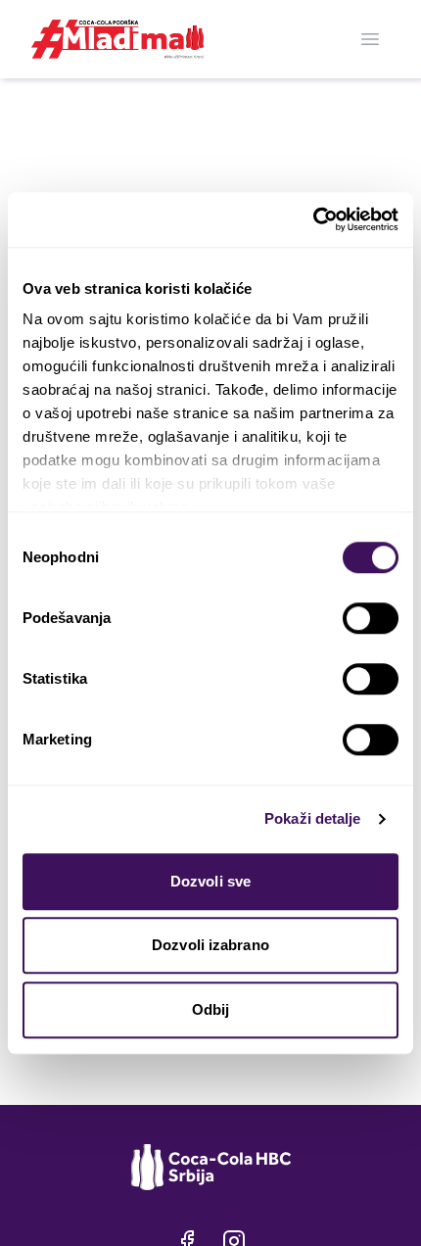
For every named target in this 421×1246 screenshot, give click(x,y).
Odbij (211, 1009)
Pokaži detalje (312, 818)
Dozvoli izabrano (210, 944)
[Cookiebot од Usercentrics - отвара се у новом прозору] (312, 219)
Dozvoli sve (210, 881)
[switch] (370, 618)
